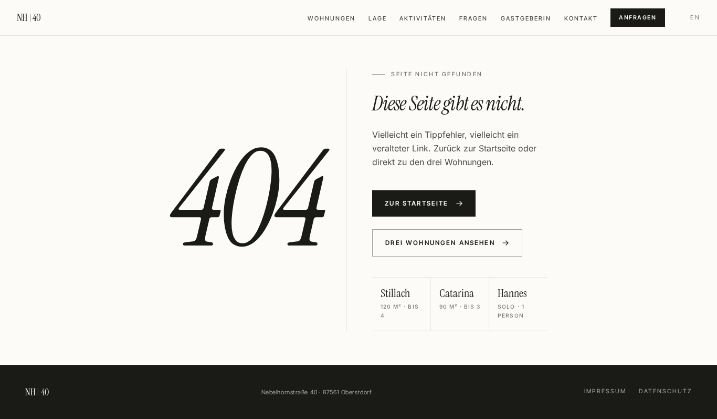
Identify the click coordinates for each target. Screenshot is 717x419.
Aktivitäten (422, 18)
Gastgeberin (526, 18)
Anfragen (637, 17)
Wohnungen (331, 18)
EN (695, 17)
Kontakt (581, 18)
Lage (377, 18)
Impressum (605, 391)
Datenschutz (665, 391)
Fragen (473, 18)
